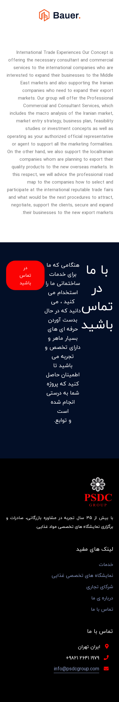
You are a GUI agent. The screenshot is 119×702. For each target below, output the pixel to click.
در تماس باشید (25, 275)
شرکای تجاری (99, 587)
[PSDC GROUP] (59, 15)
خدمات (106, 564)
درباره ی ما (102, 598)
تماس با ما (102, 609)
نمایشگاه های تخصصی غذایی (82, 575)
